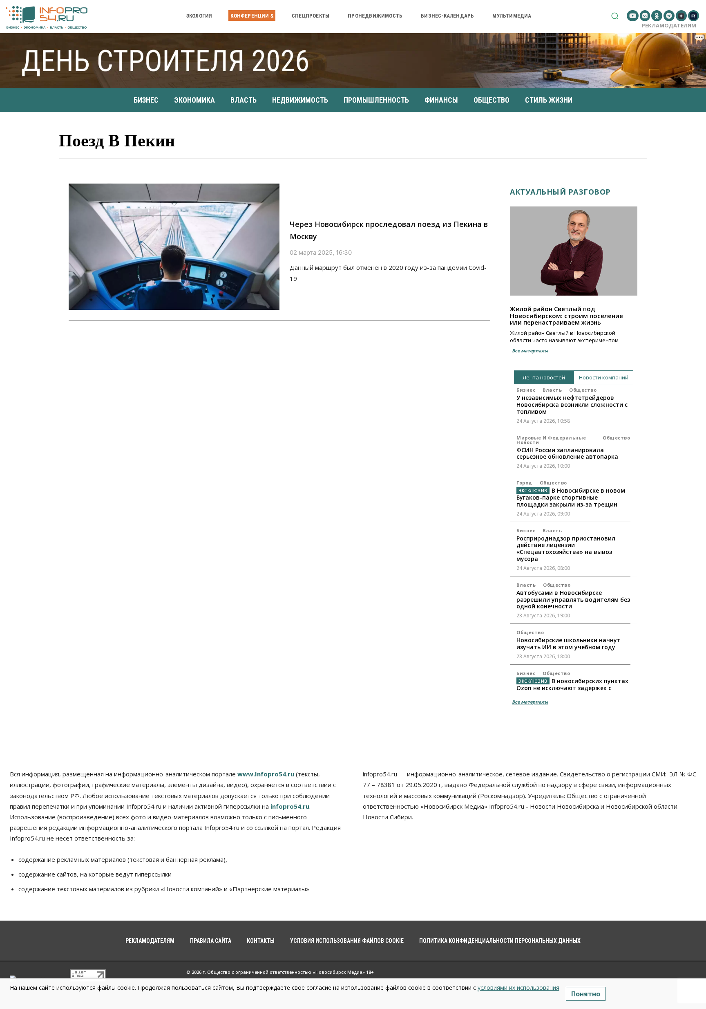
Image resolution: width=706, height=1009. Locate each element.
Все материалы (530, 351)
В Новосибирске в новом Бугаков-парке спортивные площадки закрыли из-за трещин (570, 497)
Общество (583, 390)
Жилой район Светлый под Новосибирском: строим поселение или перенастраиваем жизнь (566, 315)
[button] (615, 16)
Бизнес (525, 390)
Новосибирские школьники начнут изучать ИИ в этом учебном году (568, 643)
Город (524, 482)
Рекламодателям (669, 25)
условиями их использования (518, 987)
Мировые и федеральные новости (551, 439)
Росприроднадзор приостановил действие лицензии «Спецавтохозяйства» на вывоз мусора (565, 548)
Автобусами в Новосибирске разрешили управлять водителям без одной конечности (573, 599)
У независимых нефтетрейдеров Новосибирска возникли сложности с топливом (572, 404)
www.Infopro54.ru (265, 774)
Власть (552, 390)
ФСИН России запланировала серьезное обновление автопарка (567, 453)
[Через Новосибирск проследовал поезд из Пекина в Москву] (174, 247)
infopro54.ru (289, 806)
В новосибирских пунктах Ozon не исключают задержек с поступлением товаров (572, 688)
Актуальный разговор (560, 192)
